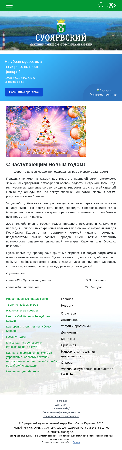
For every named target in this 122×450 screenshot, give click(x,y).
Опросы (67, 362)
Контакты (68, 339)
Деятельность (71, 319)
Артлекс (76, 442)
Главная (67, 299)
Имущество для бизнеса (22, 371)
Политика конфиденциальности (61, 412)
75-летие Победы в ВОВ (22, 304)
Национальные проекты (22, 310)
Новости (67, 305)
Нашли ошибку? (61, 408)
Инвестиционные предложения (27, 298)
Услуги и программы (76, 326)
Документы (69, 332)
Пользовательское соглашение (61, 416)
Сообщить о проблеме (24, 92)
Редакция (61, 401)
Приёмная (68, 345)
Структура (68, 313)
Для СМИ (61, 404)
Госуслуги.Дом (16, 336)
